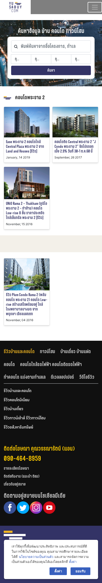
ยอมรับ (80, 571)
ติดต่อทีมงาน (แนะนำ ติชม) (21, 476)
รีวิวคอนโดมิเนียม (16, 400)
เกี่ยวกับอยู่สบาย (15, 484)
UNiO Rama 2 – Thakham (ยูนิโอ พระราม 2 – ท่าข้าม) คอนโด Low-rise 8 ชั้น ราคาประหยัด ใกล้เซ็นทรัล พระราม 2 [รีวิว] (26, 211)
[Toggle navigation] (95, 7)
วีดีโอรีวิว (86, 376)
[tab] (22, 351)
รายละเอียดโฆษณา (16, 468)
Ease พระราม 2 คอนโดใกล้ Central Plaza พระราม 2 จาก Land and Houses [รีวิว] (25, 146)
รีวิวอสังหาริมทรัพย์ (18, 428)
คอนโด (9, 364)
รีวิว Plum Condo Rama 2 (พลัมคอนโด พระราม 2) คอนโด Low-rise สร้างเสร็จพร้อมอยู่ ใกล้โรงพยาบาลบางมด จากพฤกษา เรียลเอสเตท (26, 304)
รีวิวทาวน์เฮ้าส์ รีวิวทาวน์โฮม (25, 418)
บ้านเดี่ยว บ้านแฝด (75, 351)
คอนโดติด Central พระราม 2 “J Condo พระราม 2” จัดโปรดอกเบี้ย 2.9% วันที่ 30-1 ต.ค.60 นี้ (75, 146)
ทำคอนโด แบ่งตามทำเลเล (25, 376)
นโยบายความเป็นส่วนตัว (36, 557)
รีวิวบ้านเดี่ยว (13, 409)
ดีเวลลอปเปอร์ (62, 376)
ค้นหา (51, 70)
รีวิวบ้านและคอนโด (19, 351)
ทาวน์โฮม (47, 351)
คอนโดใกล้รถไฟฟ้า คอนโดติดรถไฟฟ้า (51, 364)
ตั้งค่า (72, 562)
